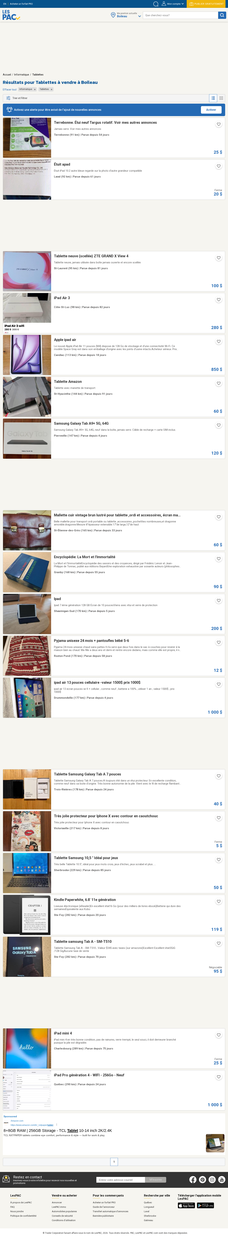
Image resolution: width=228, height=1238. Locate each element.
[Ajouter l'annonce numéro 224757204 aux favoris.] (218, 777)
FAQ (12, 1207)
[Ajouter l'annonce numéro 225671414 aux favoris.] (218, 685)
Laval (146, 1211)
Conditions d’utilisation (64, 1220)
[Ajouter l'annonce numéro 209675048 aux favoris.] (218, 259)
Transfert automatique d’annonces (110, 1211)
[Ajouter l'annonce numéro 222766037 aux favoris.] (218, 861)
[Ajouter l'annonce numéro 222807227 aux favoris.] (218, 301)
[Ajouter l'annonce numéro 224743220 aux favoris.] (218, 1078)
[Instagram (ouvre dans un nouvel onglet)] (212, 1182)
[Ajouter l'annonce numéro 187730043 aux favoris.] (218, 819)
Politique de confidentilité (23, 1215)
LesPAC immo (59, 1207)
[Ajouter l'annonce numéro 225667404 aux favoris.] (218, 601)
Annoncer (57, 1202)
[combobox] (180, 15)
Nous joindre (17, 1211)
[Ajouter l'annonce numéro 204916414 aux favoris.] (218, 902)
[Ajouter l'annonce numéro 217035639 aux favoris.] (218, 944)
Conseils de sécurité (62, 1215)
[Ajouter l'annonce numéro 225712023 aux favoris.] (218, 426)
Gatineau (148, 1220)
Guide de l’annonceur (104, 1207)
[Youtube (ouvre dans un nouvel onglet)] (222, 1182)
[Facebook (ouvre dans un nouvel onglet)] (193, 1182)
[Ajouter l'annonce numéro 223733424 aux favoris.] (218, 560)
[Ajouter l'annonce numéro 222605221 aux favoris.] (218, 384)
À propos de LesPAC (21, 1202)
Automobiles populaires (64, 1211)
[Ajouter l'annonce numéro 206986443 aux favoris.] (218, 643)
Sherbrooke (150, 1215)
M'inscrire (155, 1179)
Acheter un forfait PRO (104, 1202)
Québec (148, 1202)
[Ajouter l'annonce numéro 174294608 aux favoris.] (218, 518)
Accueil (7, 74)
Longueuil (149, 1207)
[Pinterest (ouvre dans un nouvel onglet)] (202, 1182)
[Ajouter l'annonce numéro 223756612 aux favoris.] (218, 125)
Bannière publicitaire (103, 1215)
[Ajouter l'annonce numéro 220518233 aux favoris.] (218, 167)
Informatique (21, 74)
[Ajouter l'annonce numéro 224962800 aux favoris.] (218, 342)
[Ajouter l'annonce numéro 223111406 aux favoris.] (218, 1036)
